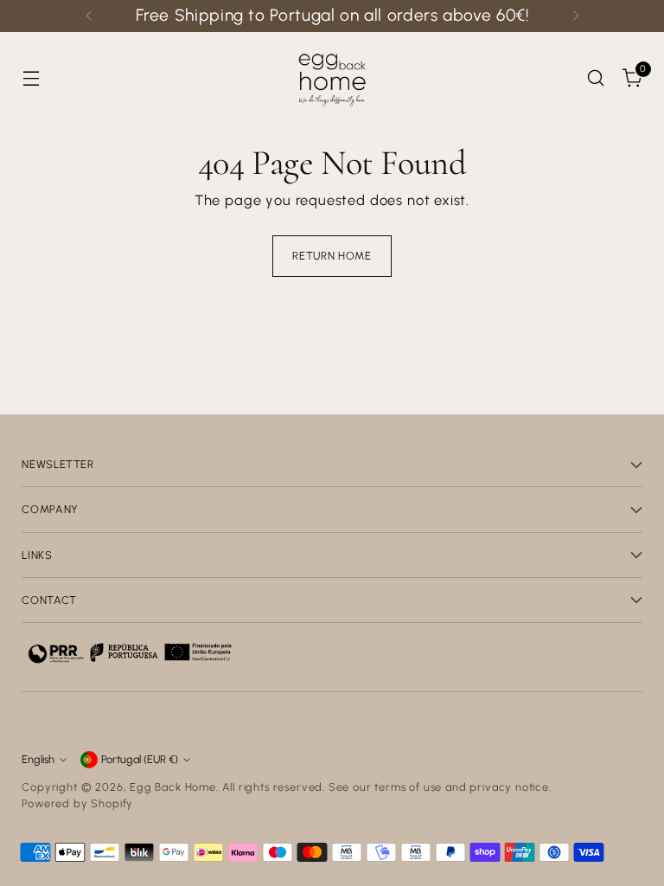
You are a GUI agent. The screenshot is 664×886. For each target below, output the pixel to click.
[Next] (576, 16)
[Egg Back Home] (332, 78)
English (38, 759)
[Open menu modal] (30, 77)
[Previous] (89, 16)
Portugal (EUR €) (139, 759)
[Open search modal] (596, 77)
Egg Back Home (173, 786)
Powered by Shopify (77, 803)
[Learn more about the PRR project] (130, 652)
